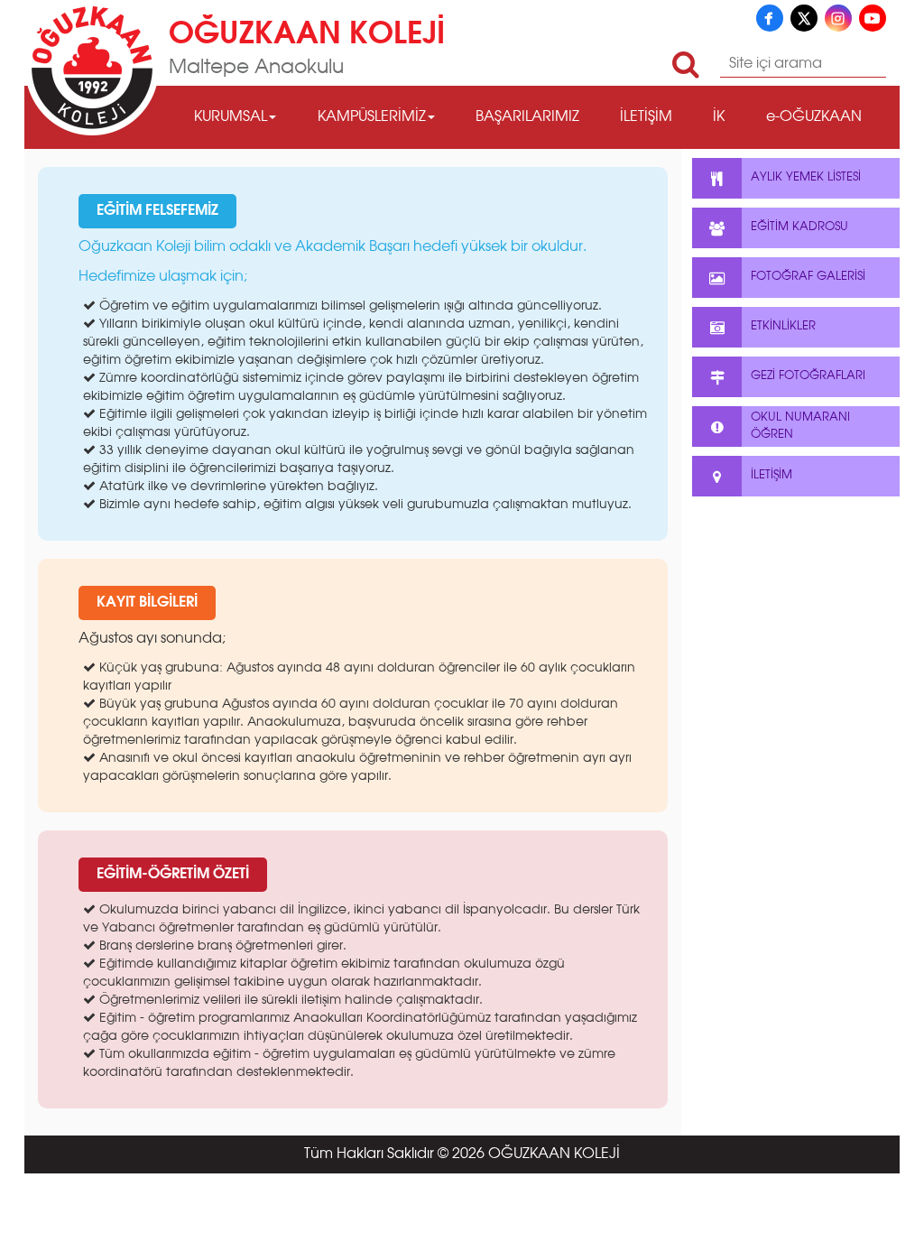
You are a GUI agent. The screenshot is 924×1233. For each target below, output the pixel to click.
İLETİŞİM (646, 117)
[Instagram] (838, 18)
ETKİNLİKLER (783, 326)
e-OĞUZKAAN (814, 117)
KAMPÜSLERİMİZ (372, 117)
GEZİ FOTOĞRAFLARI (808, 376)
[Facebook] (769, 18)
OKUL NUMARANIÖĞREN (800, 426)
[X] (804, 18)
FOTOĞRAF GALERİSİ (808, 277)
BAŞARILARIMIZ (527, 117)
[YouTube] (872, 18)
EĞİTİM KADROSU (799, 227)
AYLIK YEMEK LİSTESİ (806, 177)
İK (719, 117)
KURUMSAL (230, 117)
